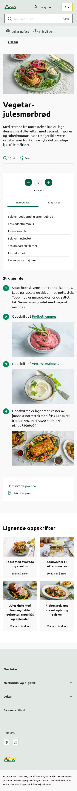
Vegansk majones (45, 363)
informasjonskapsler (38, 780)
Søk (66, 19)
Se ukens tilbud (14, 710)
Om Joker (10, 669)
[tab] (22, 202)
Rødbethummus (44, 316)
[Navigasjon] (56, 7)
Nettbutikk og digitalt (20, 683)
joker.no (30, 486)
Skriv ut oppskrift (23, 493)
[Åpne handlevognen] (67, 7)
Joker (8, 696)
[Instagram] (16, 742)
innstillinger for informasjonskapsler (33, 784)
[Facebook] (7, 742)
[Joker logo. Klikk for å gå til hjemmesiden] (10, 7)
